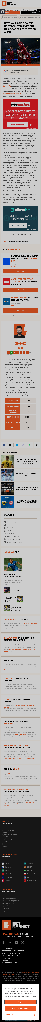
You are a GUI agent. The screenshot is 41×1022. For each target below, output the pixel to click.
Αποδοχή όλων (20, 1002)
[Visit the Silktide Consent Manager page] (33, 1014)
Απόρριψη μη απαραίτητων (20, 1008)
